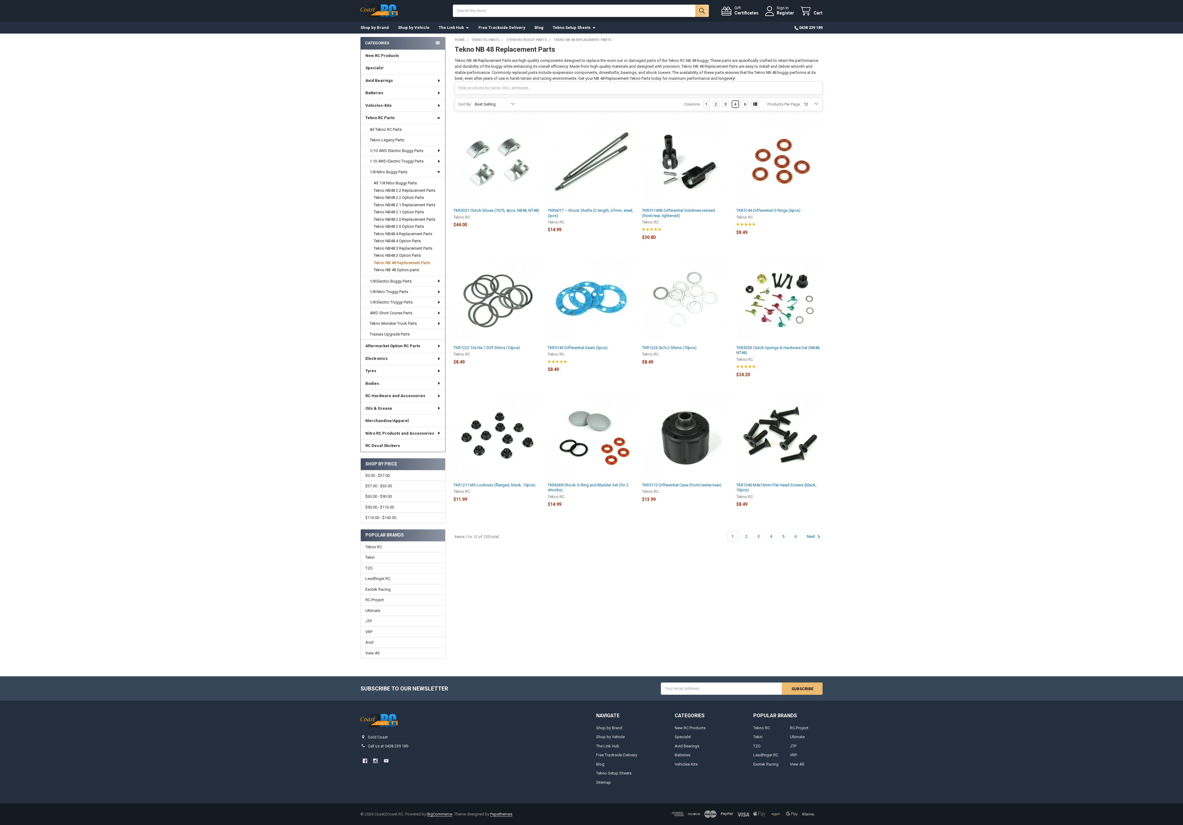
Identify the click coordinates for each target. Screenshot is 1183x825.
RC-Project (374, 600)
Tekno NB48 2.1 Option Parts (399, 212)
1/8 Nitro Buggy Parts (388, 172)
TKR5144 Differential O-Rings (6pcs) (768, 210)
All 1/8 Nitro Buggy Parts (395, 183)
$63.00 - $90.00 (378, 496)
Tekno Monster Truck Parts (393, 323)
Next (811, 536)
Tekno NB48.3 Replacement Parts (403, 248)
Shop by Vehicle (413, 27)
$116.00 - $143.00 (380, 517)
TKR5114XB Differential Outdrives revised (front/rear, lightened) (678, 213)
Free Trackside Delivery (501, 27)
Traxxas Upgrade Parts (390, 334)
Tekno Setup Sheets (572, 27)
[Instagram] (375, 760)
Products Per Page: (784, 104)
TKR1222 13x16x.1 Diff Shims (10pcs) (486, 347)
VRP (368, 632)
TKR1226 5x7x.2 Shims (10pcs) (669, 347)
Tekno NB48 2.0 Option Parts (399, 226)
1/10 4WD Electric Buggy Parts (396, 150)
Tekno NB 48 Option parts (396, 270)
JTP (368, 621)
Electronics (376, 358)
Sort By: (465, 104)
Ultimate (372, 610)
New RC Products (382, 55)
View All (372, 653)
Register (785, 12)
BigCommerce (439, 814)
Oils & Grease (378, 408)
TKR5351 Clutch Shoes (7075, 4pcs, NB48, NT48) (496, 210)
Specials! (374, 68)
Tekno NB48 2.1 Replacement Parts (404, 205)
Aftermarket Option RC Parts (392, 346)
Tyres (370, 370)
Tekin (370, 557)
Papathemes (501, 814)
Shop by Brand (374, 27)
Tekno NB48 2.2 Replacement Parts (404, 190)
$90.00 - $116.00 (379, 507)
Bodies (372, 383)
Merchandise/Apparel (387, 420)
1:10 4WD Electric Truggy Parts (397, 161)
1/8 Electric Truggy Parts (391, 302)
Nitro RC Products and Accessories (399, 433)
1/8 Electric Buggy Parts (391, 281)
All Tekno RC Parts (386, 129)
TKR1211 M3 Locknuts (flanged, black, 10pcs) (494, 485)
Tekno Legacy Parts (387, 140)
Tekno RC (373, 547)
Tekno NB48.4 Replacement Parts (403, 233)
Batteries (374, 93)
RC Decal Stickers (382, 445)
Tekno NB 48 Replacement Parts (402, 262)
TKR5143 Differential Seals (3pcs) (578, 347)
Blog (539, 27)
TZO (369, 568)
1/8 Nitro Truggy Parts (389, 291)
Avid (369, 642)
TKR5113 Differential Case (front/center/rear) (682, 485)
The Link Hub (451, 27)
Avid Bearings (379, 80)
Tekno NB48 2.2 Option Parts (399, 197)
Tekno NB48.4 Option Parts (397, 241)
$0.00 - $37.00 (377, 475)
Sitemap (603, 782)
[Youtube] (386, 760)
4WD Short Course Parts (391, 313)
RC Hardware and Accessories (395, 395)
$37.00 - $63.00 (378, 486)
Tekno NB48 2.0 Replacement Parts (404, 219)
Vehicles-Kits (378, 105)
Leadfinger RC (377, 578)
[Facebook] (364, 760)
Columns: (692, 104)
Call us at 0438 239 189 (388, 746)
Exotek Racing (378, 589)
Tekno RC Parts (380, 117)
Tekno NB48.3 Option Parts (397, 255)
